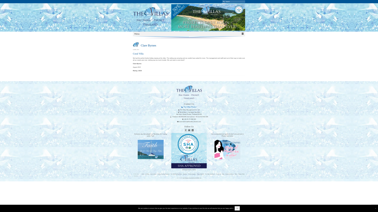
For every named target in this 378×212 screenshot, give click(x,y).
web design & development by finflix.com (192, 178)
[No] (376, 208)
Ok (237, 208)
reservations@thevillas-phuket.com (190, 121)
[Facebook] (185, 130)
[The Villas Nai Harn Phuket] (150, 16)
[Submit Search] (223, 1)
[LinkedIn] (192, 130)
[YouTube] (189, 130)
